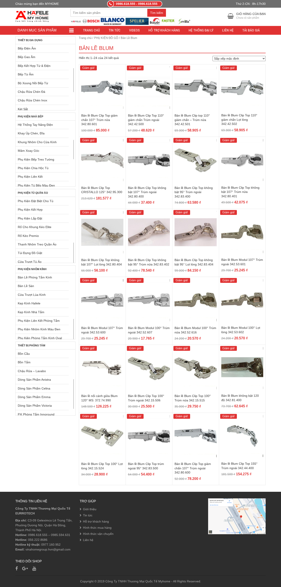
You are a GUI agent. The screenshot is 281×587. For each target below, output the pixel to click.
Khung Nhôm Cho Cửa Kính (37, 142)
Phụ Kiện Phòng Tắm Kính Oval (40, 338)
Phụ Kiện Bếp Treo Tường (36, 159)
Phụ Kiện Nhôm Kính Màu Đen (39, 329)
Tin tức (114, 30)
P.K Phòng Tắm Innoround (36, 414)
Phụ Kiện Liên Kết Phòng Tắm (39, 320)
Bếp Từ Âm (26, 74)
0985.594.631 (60, 535)
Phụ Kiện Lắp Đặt (30, 218)
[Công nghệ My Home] (32, 16)
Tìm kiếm (156, 13)
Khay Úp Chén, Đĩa (31, 133)
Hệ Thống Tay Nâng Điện (35, 124)
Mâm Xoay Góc (28, 150)
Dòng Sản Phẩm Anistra (34, 379)
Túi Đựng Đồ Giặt (30, 253)
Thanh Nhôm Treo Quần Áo (37, 244)
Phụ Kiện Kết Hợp (30, 209)
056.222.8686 (37, 539)
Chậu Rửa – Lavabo (32, 371)
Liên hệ (228, 30)
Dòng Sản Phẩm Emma (34, 397)
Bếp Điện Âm (27, 48)
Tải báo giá (251, 30)
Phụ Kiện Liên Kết (30, 176)
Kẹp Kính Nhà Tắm (31, 312)
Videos (134, 30)
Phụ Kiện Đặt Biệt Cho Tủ (35, 201)
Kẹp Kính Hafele (29, 303)
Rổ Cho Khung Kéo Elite (34, 227)
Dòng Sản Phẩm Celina (34, 388)
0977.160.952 (51, 544)
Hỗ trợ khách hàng (164, 30)
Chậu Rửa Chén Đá (31, 91)
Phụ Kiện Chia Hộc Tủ (33, 168)
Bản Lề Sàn (26, 286)
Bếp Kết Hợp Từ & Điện (34, 66)
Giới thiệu (89, 509)
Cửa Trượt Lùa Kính (32, 294)
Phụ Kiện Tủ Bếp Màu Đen (36, 185)
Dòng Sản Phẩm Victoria (35, 405)
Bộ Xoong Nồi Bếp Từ (33, 83)
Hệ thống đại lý (201, 30)
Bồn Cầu (24, 353)
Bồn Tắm (24, 362)
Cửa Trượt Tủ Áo (29, 261)
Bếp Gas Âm (26, 57)
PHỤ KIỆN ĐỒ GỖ (106, 38)
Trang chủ (91, 30)
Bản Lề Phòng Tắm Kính (35, 277)
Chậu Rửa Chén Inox (32, 100)
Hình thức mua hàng (97, 527)
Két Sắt (23, 109)
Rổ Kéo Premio (28, 236)
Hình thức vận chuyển (98, 534)
